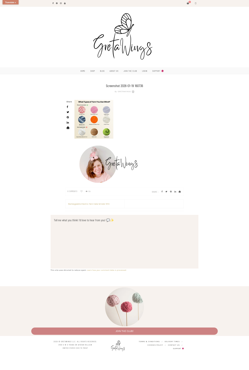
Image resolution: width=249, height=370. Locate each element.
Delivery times (172, 341)
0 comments (72, 191)
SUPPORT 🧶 (158, 71)
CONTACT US (174, 345)
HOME (83, 71)
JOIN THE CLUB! (125, 331)
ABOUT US (114, 71)
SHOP (92, 71)
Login (144, 71)
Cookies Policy (155, 345)
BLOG (102, 71)
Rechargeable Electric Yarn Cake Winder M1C (89, 204)
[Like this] (81, 191)
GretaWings (123, 91)
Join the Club (130, 71)
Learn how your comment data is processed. (107, 270)
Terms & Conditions (149, 341)
